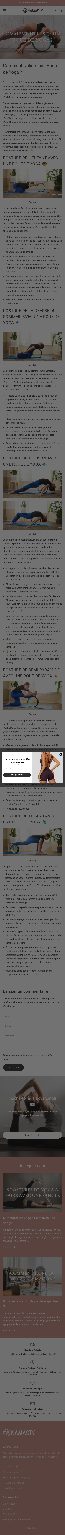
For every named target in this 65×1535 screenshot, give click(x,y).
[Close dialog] (60, 754)
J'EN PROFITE (17, 775)
